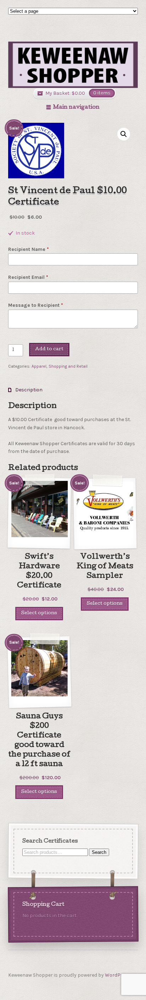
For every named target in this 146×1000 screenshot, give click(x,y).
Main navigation (76, 107)
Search (98, 852)
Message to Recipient (35, 305)
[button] (123, 134)
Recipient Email (28, 277)
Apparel (39, 366)
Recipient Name (28, 249)
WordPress (118, 975)
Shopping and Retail (68, 366)
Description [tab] (28, 390)
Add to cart (49, 349)
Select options (39, 613)
